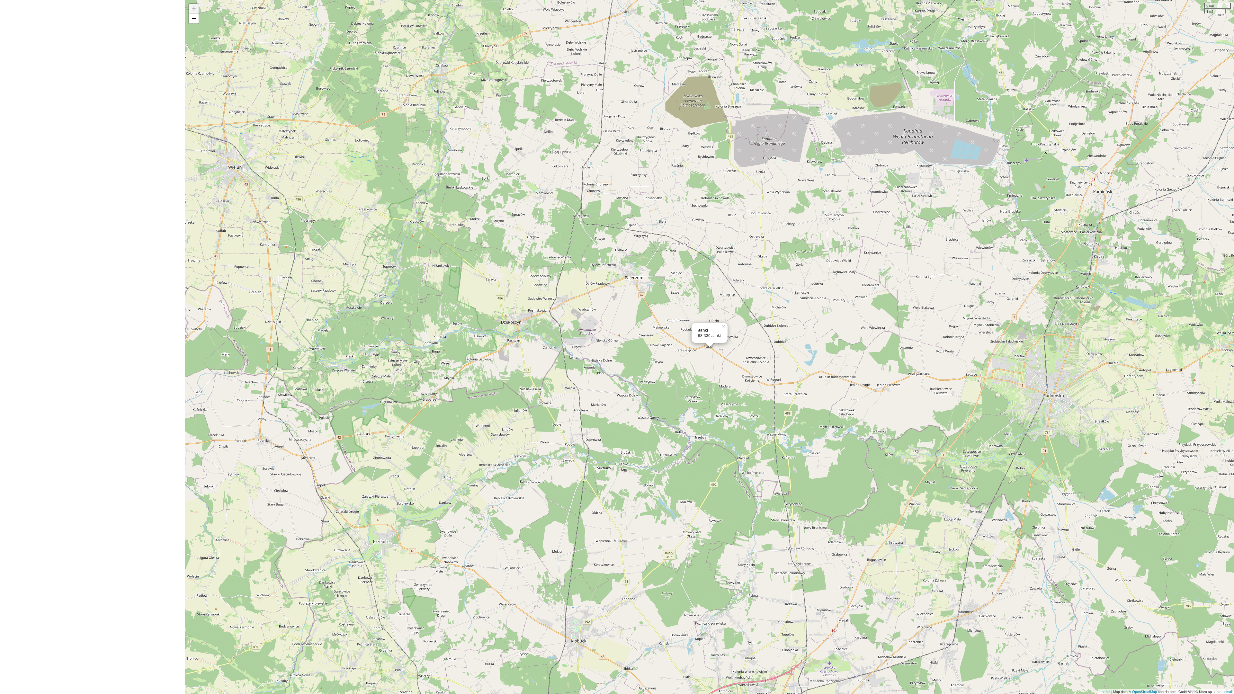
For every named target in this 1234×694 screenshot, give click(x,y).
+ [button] (194, 8)
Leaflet (1105, 691)
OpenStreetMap (1144, 691)
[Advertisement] (92, 347)
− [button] (194, 18)
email (1228, 691)
